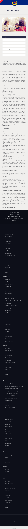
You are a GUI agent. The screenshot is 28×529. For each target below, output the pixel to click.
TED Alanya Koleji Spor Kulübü (11, 393)
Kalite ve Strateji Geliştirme (11, 395)
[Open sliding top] (1, 1)
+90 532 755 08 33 (14, 214)
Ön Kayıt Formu (8, 495)
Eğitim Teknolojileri (9, 341)
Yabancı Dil (7, 405)
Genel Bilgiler (8, 348)
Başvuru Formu (8, 269)
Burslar (6, 272)
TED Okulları (7, 246)
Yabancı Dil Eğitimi (9, 284)
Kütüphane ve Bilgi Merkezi (11, 398)
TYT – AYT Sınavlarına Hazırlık (11, 486)
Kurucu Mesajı (8, 243)
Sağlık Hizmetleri (8, 326)
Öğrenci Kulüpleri (8, 357)
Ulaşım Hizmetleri (8, 336)
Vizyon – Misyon (8, 239)
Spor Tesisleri (8, 324)
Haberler (7, 312)
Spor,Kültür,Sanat (9, 410)
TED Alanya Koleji (8, 236)
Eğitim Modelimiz (8, 241)
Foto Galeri (7, 469)
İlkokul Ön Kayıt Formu (10, 362)
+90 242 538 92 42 (14, 212)
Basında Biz (7, 474)
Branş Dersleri (8, 286)
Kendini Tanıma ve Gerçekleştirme (11, 55)
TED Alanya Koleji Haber (10, 255)
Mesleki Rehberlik (7, 43)
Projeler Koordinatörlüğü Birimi (11, 388)
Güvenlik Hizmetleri (9, 338)
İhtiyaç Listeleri (8, 303)
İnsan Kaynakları (8, 400)
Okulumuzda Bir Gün (9, 298)
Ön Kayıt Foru (8, 433)
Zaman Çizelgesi (8, 308)
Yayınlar (6, 457)
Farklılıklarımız (8, 253)
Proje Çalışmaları (7, 46)
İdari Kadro (7, 248)
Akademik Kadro (8, 296)
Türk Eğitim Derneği (9, 234)
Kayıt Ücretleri (8, 267)
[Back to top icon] (14, 517)
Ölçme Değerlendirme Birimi (11, 383)
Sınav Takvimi (8, 365)
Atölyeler (7, 331)
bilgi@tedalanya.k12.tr (14, 216)
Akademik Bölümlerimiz (10, 488)
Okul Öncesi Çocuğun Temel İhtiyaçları (13, 300)
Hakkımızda (7, 279)
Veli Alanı (7, 459)
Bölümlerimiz (7, 353)
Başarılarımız (7, 250)
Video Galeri (7, 471)
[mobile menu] (26, 2)
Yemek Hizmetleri (8, 334)
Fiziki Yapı (7, 322)
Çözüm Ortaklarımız (9, 258)
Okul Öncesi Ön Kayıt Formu (11, 305)
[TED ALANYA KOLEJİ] (14, 2)
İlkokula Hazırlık (8, 293)
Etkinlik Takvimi (8, 462)
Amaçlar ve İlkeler (7, 37)
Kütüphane (7, 329)
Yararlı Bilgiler (6, 52)
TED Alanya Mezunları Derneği (11, 391)
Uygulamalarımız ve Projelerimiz (12, 289)
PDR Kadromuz (6, 40)
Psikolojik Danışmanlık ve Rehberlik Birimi (14, 386)
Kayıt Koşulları (8, 265)
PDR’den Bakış (6, 49)
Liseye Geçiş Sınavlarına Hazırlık (12, 421)
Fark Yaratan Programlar (10, 407)
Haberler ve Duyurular (10, 455)
